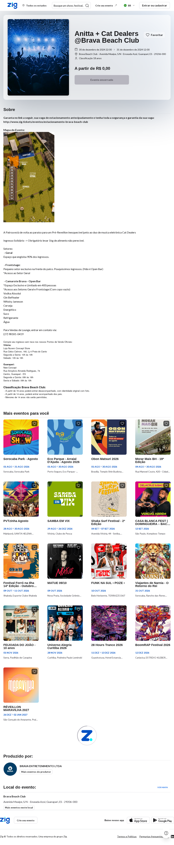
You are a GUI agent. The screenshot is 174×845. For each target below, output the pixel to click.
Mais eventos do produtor (36, 771)
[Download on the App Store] (138, 820)
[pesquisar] (87, 6)
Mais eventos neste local (19, 807)
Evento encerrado (101, 79)
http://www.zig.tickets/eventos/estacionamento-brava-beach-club (45, 121)
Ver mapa (162, 787)
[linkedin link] (172, 836)
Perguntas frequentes (151, 836)
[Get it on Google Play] (162, 820)
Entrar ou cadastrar (154, 5)
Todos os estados (36, 5)
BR (129, 5)
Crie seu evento (104, 5)
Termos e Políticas (127, 836)
